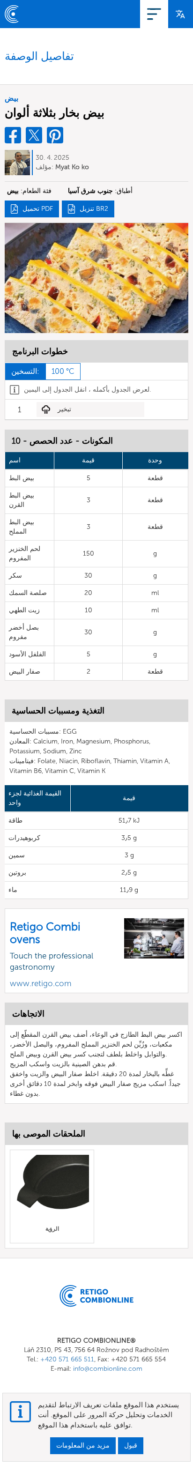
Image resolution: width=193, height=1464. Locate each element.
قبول (130, 1445)
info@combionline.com (107, 1369)
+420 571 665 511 (67, 1359)
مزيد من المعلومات (83, 1445)
